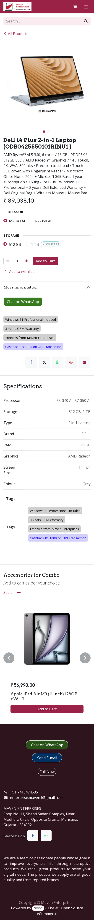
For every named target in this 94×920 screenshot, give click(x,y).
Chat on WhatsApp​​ (47, 744)
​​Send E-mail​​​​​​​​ (47, 757)
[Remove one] (7, 261)
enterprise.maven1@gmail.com (36, 797)
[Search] (86, 21)
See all (9, 592)
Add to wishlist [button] (21, 271)
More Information (20, 287)
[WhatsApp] (57, 362)
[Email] (84, 362)
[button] (7, 85)
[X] (44, 362)
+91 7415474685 (24, 792)
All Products (18, 33)
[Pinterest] (70, 362)
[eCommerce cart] (75, 6)
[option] (47, 658)
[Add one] (26, 261)
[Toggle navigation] (86, 6)
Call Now (47, 771)
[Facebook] (31, 362)
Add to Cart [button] (45, 261)
